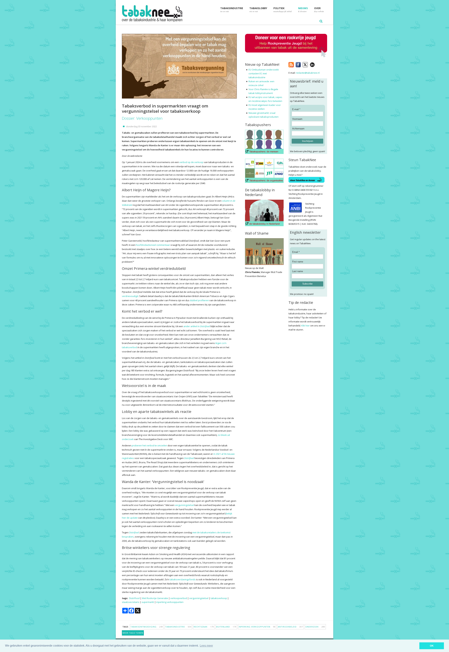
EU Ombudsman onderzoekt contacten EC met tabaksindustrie (264, 73)
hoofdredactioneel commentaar (153, 244)
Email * (296, 252)
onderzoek (315, 626)
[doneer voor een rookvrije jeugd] (286, 56)
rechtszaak (204, 626)
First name (297, 261)
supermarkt (148, 602)
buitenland (226, 626)
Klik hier (305, 325)
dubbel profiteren (199, 300)
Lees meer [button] (206, 645)
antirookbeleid (290, 626)
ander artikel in (196, 326)
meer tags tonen (133, 632)
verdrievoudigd (130, 296)
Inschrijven (307, 141)
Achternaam (298, 128)
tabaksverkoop (219, 598)
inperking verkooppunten (169, 602)
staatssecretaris (130, 602)
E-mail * (296, 109)
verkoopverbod (178, 598)
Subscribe (307, 283)
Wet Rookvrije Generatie (155, 598)
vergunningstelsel (184, 505)
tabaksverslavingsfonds (183, 579)
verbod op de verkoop (191, 162)
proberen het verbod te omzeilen (149, 445)
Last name (297, 271)
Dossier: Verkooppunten (142, 118)
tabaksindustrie (178, 626)
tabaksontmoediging (146, 626)
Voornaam (297, 119)
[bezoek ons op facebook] (317, 64)
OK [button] (432, 645)
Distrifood (189, 458)
